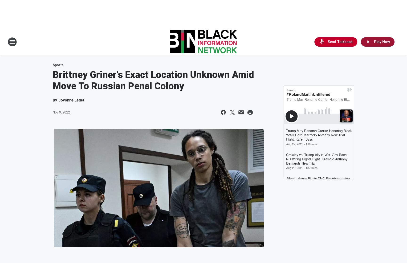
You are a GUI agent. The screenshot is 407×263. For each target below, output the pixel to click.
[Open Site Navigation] (12, 42)
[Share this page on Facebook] (223, 112)
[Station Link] (203, 42)
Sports (58, 65)
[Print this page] (250, 112)
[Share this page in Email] (241, 112)
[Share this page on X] (232, 112)
